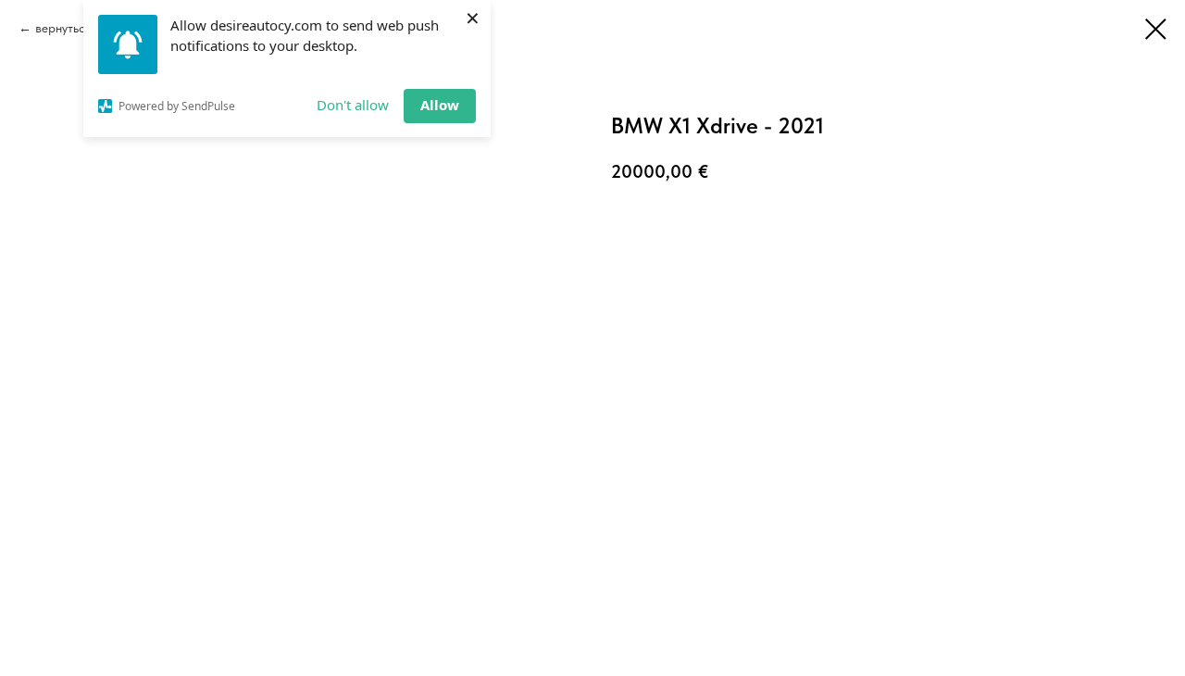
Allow (439, 104)
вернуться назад (82, 27)
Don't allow (353, 104)
